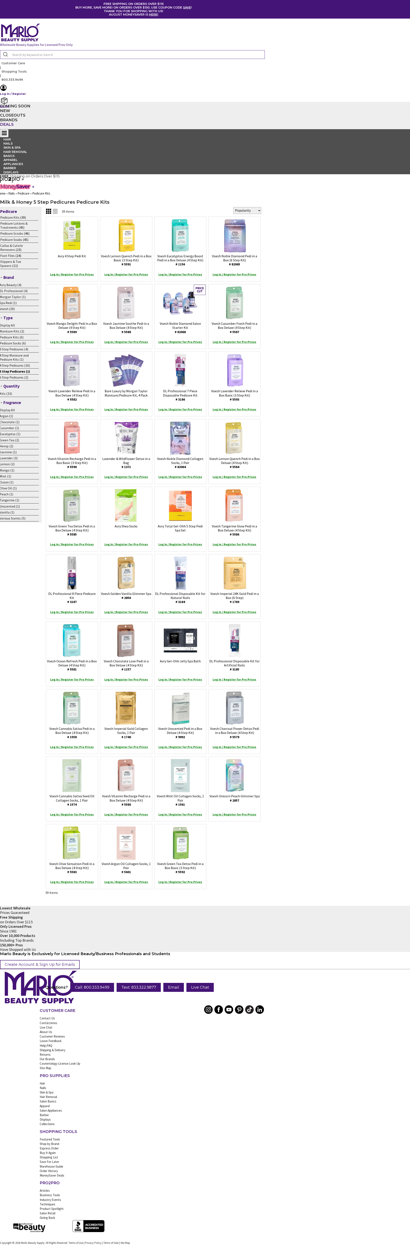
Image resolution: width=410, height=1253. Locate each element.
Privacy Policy (93, 1243)
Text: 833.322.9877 (138, 987)
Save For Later (49, 1162)
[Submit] (5, 54)
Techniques (47, 1204)
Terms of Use (76, 1243)
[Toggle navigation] (4, 133)
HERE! (153, 14)
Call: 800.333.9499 (92, 987)
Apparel (45, 1106)
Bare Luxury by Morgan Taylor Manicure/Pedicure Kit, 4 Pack (126, 393)
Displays (10, 172)
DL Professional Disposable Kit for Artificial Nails (234, 665)
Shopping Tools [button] (14, 71)
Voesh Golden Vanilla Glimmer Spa (126, 595)
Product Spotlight (52, 1209)
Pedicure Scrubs (11, 233)
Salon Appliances (51, 1110)
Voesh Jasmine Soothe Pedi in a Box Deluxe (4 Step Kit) (126, 327)
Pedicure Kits (9, 217)
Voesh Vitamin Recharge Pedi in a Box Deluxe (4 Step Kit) (126, 800)
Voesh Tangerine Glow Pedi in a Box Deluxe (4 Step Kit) (234, 530)
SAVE (187, 7)
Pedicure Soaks (11, 239)
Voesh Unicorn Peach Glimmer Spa (234, 798)
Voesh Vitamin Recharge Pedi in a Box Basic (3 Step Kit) (72, 463)
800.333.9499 (12, 80)
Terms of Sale (111, 1243)
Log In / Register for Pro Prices (72, 274)
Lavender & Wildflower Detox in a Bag (126, 463)
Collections (47, 1124)
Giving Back (47, 1218)
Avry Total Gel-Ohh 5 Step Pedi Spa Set (180, 528)
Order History (49, 1171)
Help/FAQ (46, 1046)
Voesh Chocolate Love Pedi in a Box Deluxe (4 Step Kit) (126, 665)
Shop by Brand (49, 1144)
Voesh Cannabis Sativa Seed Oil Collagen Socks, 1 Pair (72, 800)
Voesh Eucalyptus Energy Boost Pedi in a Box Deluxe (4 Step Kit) (180, 260)
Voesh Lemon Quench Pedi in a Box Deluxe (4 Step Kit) (234, 463)
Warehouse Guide (51, 1166)
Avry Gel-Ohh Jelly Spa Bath (180, 661)
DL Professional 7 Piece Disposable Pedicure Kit (180, 395)
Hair (42, 1083)
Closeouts (12, 115)
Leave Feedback (51, 1041)
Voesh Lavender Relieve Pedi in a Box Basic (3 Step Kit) (234, 395)
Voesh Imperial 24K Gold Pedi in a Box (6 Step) (234, 597)
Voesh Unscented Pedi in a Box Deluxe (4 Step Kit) (180, 732)
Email (173, 987)
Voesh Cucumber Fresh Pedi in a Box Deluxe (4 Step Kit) (234, 327)
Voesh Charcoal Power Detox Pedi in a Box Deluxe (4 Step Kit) (234, 732)
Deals (7, 124)
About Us (46, 1032)
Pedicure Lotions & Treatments (14, 225)
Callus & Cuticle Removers (11, 247)
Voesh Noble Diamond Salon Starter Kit (180, 327)
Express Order (49, 1148)
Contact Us (47, 1018)
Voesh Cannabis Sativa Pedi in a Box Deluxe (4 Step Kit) (72, 732)
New (5, 110)
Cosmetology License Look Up (60, 1063)
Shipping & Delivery (52, 1050)
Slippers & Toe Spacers (10, 263)
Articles (45, 1191)
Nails (43, 1088)
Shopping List (49, 1157)
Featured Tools (50, 1139)
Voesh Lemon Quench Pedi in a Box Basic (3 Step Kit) (126, 260)
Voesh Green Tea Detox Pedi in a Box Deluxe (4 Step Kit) (72, 530)
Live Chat (200, 987)
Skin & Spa (46, 1092)
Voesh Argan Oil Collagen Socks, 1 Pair (126, 868)
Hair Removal (48, 1097)
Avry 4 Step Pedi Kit (72, 256)
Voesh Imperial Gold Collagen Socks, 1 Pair (126, 732)
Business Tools (50, 1195)
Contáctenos (48, 1023)
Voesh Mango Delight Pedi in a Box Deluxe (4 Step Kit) (72, 327)
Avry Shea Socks (126, 526)
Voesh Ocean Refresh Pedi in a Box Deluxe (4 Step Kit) (72, 665)
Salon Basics (48, 1101)
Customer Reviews (52, 1036)
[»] (10, 181)
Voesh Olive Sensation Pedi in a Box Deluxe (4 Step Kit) (71, 868)
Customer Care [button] (13, 63)
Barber (44, 1115)
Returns (45, 1054)
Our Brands (47, 1059)
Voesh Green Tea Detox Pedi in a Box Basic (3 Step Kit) (180, 868)
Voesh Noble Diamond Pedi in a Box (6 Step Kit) (234, 260)
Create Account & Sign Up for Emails (40, 964)
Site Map (45, 1068)
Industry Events (50, 1200)
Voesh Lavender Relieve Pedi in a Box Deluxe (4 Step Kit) (71, 395)
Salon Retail (47, 1213)
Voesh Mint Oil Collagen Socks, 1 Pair (180, 800)
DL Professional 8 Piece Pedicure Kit (72, 597)
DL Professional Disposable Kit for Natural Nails (180, 597)
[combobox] (132, 54)
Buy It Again (48, 1153)
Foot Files (7, 255)
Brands (9, 120)
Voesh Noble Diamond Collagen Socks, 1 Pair (180, 463)
